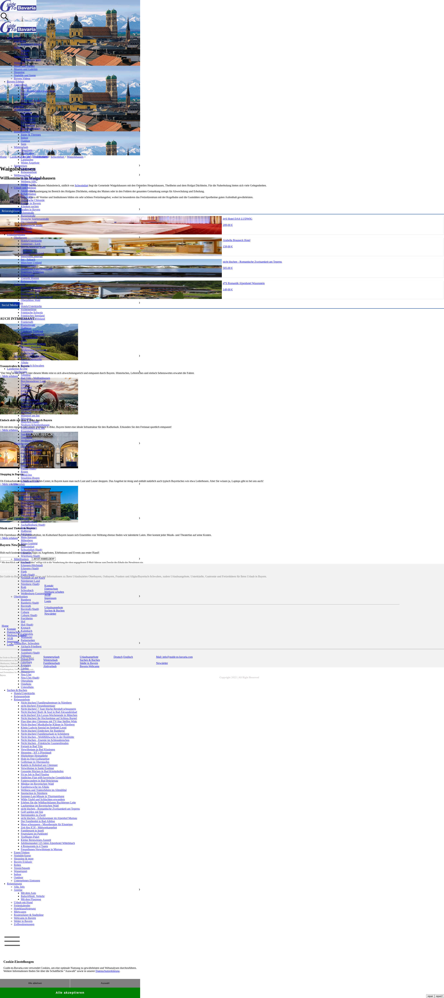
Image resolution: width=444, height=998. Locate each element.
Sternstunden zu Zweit (33, 815)
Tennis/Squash (22, 868)
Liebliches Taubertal (32, 331)
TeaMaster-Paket (30, 836)
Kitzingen (26, 534)
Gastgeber (26, 112)
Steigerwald (27, 353)
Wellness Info (28, 184)
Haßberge (26, 328)
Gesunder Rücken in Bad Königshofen (42, 771)
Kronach (25, 627)
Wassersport (27, 103)
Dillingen (26, 655)
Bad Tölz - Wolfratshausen (35, 378)
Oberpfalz (19, 484)
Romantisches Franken (33, 343)
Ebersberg (26, 387)
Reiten (24, 94)
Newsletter (162, 663)
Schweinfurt (27, 546)
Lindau (25, 668)
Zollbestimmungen (24, 924)
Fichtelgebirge (28, 309)
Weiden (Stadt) (29, 515)
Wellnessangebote (30, 178)
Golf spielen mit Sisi (32, 811)
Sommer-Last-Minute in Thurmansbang (42, 796)
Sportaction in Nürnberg (34, 793)
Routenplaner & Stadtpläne (29, 914)
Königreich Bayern (31, 44)
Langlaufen (27, 159)
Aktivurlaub (20, 84)
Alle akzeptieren (70, 992)
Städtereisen (20, 165)
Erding (24, 393)
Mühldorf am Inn (30, 415)
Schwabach (27, 590)
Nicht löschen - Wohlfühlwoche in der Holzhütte (47, 736)
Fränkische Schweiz (32, 312)
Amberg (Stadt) (29, 490)
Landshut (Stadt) (30, 462)
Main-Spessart (28, 537)
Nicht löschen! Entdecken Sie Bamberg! (43, 730)
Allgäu (24, 362)
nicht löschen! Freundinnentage (38, 705)
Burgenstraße (28, 215)
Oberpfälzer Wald (30, 300)
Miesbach (26, 412)
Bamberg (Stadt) (30, 602)
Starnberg (26, 434)
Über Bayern (14, 37)
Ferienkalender (22, 905)
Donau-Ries (27, 658)
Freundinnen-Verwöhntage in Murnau (41, 849)
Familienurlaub (22, 109)
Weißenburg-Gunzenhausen (36, 593)
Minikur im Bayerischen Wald (37, 783)
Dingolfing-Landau (31, 449)
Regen (24, 471)
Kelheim (25, 456)
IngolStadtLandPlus (31, 256)
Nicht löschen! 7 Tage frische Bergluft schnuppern (48, 708)
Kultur (17, 47)
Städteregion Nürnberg (33, 350)
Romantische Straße (32, 225)
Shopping (19, 72)
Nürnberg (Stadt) (30, 584)
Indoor (24, 137)
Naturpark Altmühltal (32, 334)
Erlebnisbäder (28, 122)
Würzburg (26, 552)
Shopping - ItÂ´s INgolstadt (36, 752)
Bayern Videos (22, 78)
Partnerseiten (28, 640)
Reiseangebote (29, 172)
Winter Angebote (30, 162)
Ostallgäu (26, 683)
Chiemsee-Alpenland (32, 253)
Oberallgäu (27, 680)
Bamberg (26, 599)
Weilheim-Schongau (32, 440)
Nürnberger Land (30, 580)
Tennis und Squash (31, 100)
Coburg (25, 612)
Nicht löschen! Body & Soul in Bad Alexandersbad (49, 712)
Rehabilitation (28, 193)
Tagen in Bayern (23, 231)
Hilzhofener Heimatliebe (34, 755)
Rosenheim (27, 431)
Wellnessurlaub (22, 175)
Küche (24, 53)
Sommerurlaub (22, 131)
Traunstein (26, 437)
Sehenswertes (21, 56)
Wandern (26, 87)
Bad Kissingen (29, 527)
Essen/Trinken (21, 852)
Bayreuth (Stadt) (30, 609)
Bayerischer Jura (30, 293)
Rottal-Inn (26, 474)
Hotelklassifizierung (25, 908)
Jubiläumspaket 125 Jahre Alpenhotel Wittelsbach (48, 843)
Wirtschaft (19, 62)
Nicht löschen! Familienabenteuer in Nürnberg (46, 702)
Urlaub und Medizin (25, 187)
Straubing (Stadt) (30, 481)
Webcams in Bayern (25, 918)
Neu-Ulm (26, 674)
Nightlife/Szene (22, 855)
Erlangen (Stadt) (30, 568)
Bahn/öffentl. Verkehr (33, 896)
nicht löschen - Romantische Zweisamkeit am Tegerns (50, 808)
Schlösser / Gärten (31, 59)
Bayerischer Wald (30, 290)
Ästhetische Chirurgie (33, 200)
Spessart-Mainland (31, 346)
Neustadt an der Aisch (33, 577)
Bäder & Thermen (31, 134)
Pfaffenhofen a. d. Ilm (33, 428)
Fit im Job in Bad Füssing (35, 774)
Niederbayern (21, 443)
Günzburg (26, 662)
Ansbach (26, 562)
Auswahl (105, 983)
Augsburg (26, 649)
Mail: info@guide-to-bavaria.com (174, 656)
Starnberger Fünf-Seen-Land (36, 268)
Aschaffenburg (29, 521)
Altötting (26, 374)
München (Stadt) (30, 421)
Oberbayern (20, 237)
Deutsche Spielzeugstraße (35, 218)
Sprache (25, 50)
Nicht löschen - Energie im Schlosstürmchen (45, 740)
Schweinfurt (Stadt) (31, 549)
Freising (25, 396)
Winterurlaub (21, 147)
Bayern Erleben (15, 81)
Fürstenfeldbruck (30, 399)
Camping (19, 106)
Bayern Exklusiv (23, 861)
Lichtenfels (27, 634)
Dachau (25, 384)
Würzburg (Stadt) (30, 555)
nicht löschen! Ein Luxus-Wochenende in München (49, 715)
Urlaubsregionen (16, 234)
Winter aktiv (27, 153)
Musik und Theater (24, 65)
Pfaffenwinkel (28, 265)
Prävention (27, 197)
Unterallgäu (27, 687)
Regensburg (27, 502)
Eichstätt (25, 390)
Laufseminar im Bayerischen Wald (40, 805)
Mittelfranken (21, 559)
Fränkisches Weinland (33, 318)
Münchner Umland (31, 262)
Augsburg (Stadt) (30, 652)
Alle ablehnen (35, 983)
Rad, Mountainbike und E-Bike (38, 90)
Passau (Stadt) (28, 468)
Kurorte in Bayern (31, 203)
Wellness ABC (29, 181)
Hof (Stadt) (27, 624)
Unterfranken (21, 518)
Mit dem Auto (28, 893)
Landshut (26, 459)
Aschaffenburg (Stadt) (33, 524)
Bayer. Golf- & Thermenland (37, 296)
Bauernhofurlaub (30, 115)
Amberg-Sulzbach (31, 487)
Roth (23, 587)
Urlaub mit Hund (23, 902)
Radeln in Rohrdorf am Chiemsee (39, 765)
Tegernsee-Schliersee (32, 271)
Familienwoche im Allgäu (35, 786)
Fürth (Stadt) (28, 574)
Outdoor (25, 140)
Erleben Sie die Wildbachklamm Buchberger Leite (48, 802)
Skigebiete (26, 150)
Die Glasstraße (29, 222)
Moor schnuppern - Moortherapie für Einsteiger (47, 824)
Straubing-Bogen (30, 477)
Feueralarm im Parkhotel (34, 833)
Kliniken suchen (30, 206)
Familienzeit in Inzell (32, 830)
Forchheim (27, 618)
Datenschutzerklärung (107, 971)
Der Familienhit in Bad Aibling (38, 821)
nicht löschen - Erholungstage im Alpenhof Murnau (49, 818)
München (26, 418)
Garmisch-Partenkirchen (34, 403)
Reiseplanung (14, 883)
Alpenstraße (27, 212)
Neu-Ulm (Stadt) (30, 677)
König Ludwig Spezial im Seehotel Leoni (43, 727)
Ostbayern (19, 284)
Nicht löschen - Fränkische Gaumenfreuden (45, 743)
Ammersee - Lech (30, 243)
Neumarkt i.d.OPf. (31, 496)
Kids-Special (28, 125)
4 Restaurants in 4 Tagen (34, 846)
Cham (24, 493)
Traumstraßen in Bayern (27, 209)
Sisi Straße (26, 228)
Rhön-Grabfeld (29, 543)
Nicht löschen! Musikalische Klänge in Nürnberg (48, 724)
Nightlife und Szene (25, 75)
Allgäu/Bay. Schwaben (26, 643)
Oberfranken (21, 596)
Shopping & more (23, 858)
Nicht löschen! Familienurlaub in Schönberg (45, 733)
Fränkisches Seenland (33, 315)
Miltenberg (27, 540)
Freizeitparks (28, 119)
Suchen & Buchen (17, 690)
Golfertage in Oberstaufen (35, 761)
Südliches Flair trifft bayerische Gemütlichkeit (46, 777)
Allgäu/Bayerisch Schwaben (29, 356)
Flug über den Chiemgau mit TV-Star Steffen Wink (49, 721)
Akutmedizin (28, 190)
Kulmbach (26, 630)
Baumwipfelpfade (30, 128)
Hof (23, 621)
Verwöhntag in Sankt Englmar (37, 768)
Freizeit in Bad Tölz (32, 746)
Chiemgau (26, 250)
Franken (18, 303)
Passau (24, 465)
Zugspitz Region (30, 278)
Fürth (24, 571)
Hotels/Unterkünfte (31, 240)
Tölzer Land (27, 275)
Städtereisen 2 (28, 168)
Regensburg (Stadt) (31, 506)
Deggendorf (27, 446)
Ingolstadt (26, 406)
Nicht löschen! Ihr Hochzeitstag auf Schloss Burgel (49, 718)
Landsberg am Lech (32, 409)
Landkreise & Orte (17, 368)
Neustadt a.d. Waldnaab (34, 499)
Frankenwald (28, 325)
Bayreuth (26, 605)
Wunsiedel (26, 637)
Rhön (24, 340)
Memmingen (28, 671)
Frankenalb (27, 321)
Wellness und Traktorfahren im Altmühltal (44, 790)
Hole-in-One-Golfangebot (35, 758)
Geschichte (20, 41)
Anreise (18, 889)
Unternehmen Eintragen (27, 880)
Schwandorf (27, 509)
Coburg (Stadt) (29, 615)
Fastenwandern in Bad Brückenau (39, 780)
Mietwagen (20, 911)
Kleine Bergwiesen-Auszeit (36, 839)
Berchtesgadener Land (33, 247)
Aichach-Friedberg (31, 646)
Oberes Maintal (29, 337)
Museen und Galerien (25, 69)
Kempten (26, 665)
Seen (23, 144)
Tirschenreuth (28, 512)
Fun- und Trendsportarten (35, 156)
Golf (23, 97)
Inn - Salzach (28, 259)
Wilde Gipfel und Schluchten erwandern (43, 799)
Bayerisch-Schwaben (32, 365)
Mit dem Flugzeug (31, 899)
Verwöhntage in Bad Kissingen (38, 749)
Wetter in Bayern (23, 921)
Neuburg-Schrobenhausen (35, 424)
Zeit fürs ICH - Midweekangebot (39, 827)
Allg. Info (19, 886)
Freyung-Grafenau (31, 452)
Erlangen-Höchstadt (32, 565)
